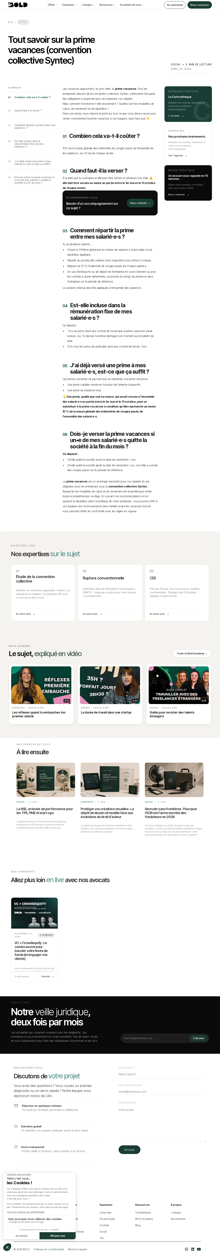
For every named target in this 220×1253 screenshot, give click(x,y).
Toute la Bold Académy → (192, 653)
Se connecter (175, 4)
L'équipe (176, 1212)
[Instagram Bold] (186, 1249)
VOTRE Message (127, 1103)
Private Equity (107, 1218)
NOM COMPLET (127, 1068)
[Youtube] (199, 1249)
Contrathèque (143, 1212)
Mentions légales (77, 1249)
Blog (137, 1225)
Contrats (104, 1225)
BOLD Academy (144, 1218)
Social (103, 1231)
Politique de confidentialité (49, 1249)
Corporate (105, 1212)
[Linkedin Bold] (193, 1249)
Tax (102, 1237)
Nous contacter (199, 4)
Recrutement (178, 1218)
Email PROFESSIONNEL (131, 1085)
